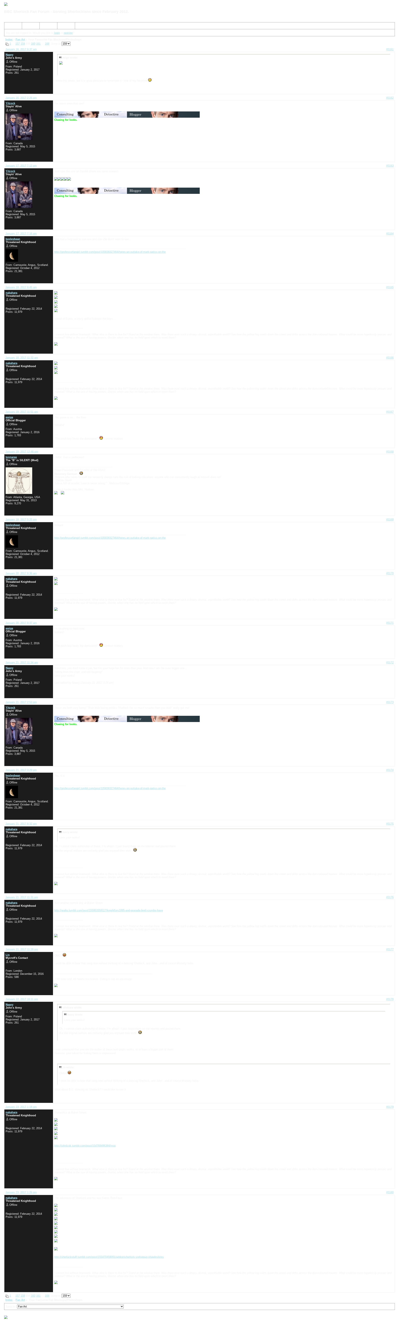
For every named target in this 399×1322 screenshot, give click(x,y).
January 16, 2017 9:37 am (21, 49)
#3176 (390, 897)
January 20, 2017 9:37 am (21, 622)
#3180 (390, 1192)
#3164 (390, 233)
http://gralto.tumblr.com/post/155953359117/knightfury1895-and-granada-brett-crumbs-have (108, 910)
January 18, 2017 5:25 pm (21, 519)
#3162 (390, 97)
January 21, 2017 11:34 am (21, 662)
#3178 (390, 999)
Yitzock (10, 103)
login (57, 32)
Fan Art (20, 39)
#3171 (390, 622)
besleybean (13, 239)
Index (9, 26)
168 (47, 43)
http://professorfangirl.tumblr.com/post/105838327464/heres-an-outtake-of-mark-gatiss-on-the (110, 251)
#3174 (390, 770)
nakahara (11, 292)
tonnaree (11, 457)
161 (38, 43)
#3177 (390, 949)
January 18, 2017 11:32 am (21, 357)
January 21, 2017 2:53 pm (21, 702)
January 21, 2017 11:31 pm (21, 897)
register (68, 32)
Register (46, 26)
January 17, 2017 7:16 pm (21, 233)
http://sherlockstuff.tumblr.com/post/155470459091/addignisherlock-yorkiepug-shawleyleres (109, 1256)
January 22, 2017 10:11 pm (21, 999)
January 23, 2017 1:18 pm (21, 1106)
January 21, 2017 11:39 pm (21, 949)
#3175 (390, 823)
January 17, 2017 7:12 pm (21, 165)
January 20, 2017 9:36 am (21, 573)
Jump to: (11, 1306)
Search (28, 26)
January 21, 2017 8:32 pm (21, 823)
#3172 (390, 662)
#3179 (390, 1106)
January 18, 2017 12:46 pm (21, 451)
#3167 (390, 411)
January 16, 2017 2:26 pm (21, 97)
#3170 (390, 573)
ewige (9, 417)
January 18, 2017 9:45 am (21, 287)
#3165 (390, 287)
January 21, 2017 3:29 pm (21, 770)
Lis (8, 954)
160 (33, 43)
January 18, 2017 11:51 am (21, 411)
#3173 (390, 702)
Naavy (9, 54)
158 (23, 43)
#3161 (390, 49)
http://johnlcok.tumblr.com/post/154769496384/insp (85, 1145)
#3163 (390, 165)
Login (62, 26)
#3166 (390, 357)
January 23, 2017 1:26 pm (21, 1192)
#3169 (390, 519)
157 (17, 43)
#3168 (390, 451)
